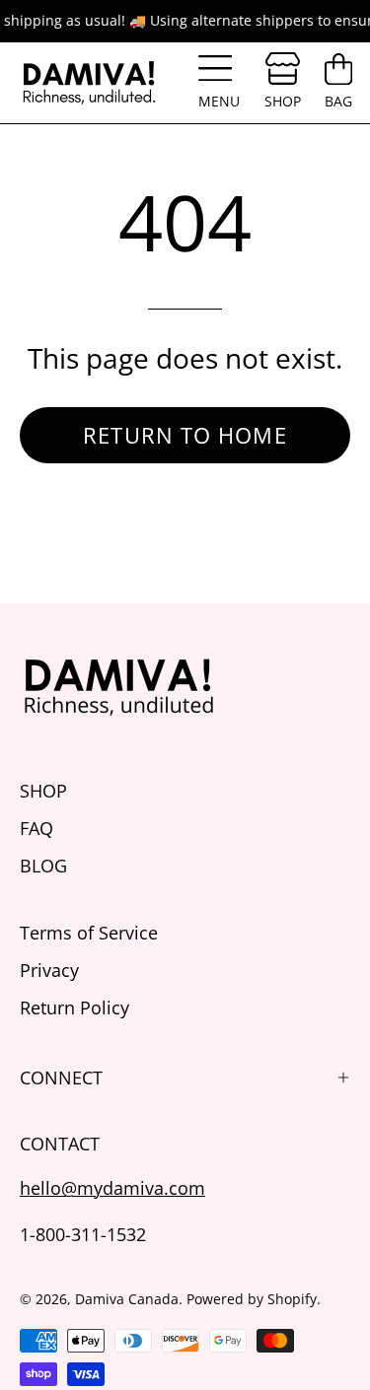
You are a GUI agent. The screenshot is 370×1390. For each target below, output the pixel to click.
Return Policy (74, 1007)
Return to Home (184, 435)
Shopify (292, 1298)
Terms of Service (89, 932)
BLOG (43, 865)
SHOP (43, 790)
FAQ (36, 827)
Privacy (49, 969)
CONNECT (61, 1077)
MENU (222, 87)
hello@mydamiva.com (112, 1187)
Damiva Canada (127, 1298)
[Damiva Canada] (89, 82)
